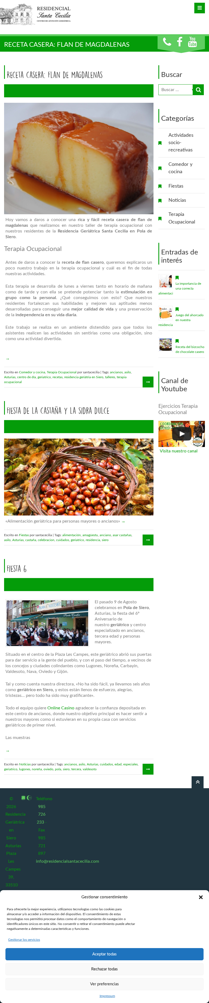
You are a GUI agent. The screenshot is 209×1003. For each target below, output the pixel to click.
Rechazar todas (104, 969)
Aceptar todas (104, 954)
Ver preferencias (104, 984)
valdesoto (90, 769)
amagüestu (90, 535)
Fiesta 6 (17, 568)
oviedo (48, 769)
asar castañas (122, 535)
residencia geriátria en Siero (83, 377)
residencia (93, 540)
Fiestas (175, 186)
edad (118, 764)
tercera (76, 769)
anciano (105, 535)
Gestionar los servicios (24, 939)
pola (58, 769)
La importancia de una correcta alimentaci (179, 288)
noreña (37, 769)
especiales (130, 764)
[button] (201, 897)
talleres (110, 377)
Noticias (177, 200)
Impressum (107, 996)
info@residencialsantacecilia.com (67, 861)
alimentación (71, 535)
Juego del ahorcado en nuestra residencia (181, 320)
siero (105, 540)
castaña (30, 540)
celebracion (46, 540)
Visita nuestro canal (179, 451)
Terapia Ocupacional (181, 218)
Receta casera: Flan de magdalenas (55, 75)
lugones (24, 769)
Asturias (10, 377)
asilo (127, 372)
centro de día (26, 377)
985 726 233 (41, 815)
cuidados (62, 540)
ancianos (116, 372)
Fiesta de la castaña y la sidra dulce (58, 410)
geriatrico (44, 377)
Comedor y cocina (180, 168)
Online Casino (60, 708)
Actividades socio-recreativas (180, 143)
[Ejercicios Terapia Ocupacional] (181, 434)
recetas (58, 377)
